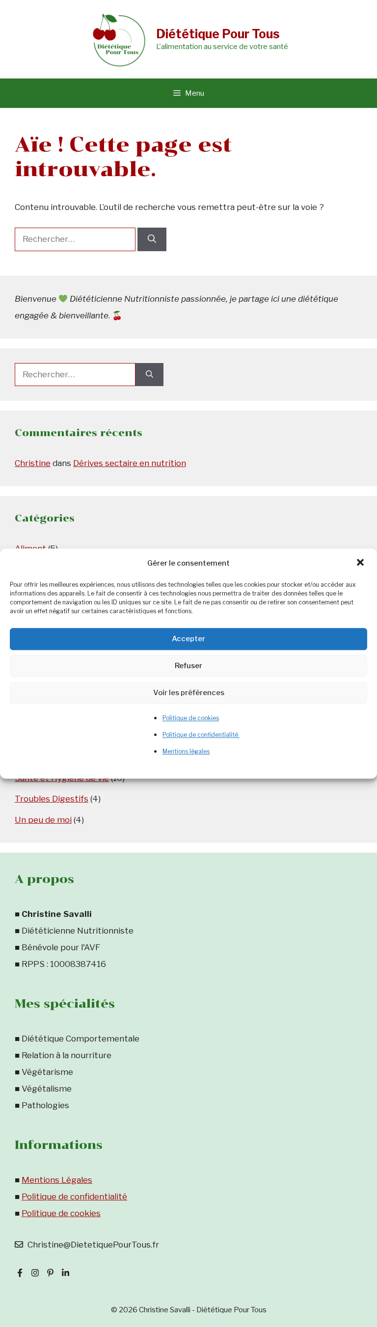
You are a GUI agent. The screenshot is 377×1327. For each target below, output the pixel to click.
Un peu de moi (43, 820)
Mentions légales (186, 751)
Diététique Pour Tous (218, 33)
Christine (33, 463)
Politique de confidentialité (201, 734)
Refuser (188, 665)
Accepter (188, 638)
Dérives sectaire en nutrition (129, 463)
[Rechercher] (151, 239)
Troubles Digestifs (51, 799)
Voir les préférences (188, 692)
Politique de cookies (190, 718)
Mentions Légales (57, 1180)
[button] (361, 563)
